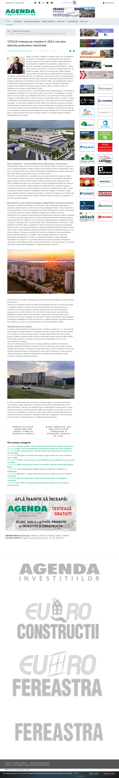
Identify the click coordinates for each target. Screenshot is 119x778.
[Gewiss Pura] (87, 182)
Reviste (60, 21)
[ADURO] (105, 147)
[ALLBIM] (97, 43)
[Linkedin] (39, 3)
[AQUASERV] (87, 124)
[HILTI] (97, 75)
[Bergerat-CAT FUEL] (87, 135)
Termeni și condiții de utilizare (16, 763)
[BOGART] (105, 182)
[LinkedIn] (73, 51)
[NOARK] (105, 135)
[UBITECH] (87, 217)
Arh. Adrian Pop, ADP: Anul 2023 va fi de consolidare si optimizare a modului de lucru (59, 431)
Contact (84, 21)
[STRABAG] (105, 193)
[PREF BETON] (97, 54)
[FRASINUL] (87, 89)
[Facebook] (35, 3)
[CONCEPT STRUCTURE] (87, 170)
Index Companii (48, 21)
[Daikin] (87, 147)
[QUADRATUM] (105, 170)
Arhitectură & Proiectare (19, 51)
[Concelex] (97, 33)
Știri (8, 21)
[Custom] (43, 3)
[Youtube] (47, 3)
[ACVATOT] (105, 124)
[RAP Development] (87, 205)
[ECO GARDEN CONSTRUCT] (87, 159)
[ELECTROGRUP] (105, 89)
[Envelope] (52, 3)
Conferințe (73, 21)
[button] (108, 3)
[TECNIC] (73, 12)
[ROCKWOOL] (105, 217)
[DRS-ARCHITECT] (87, 100)
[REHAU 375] (97, 64)
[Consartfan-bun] (87, 112)
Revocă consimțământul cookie (18, 770)
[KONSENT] (87, 193)
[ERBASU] (105, 205)
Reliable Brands (32, 21)
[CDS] (105, 112)
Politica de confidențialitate (39, 763)
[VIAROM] (105, 100)
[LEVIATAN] (105, 159)
